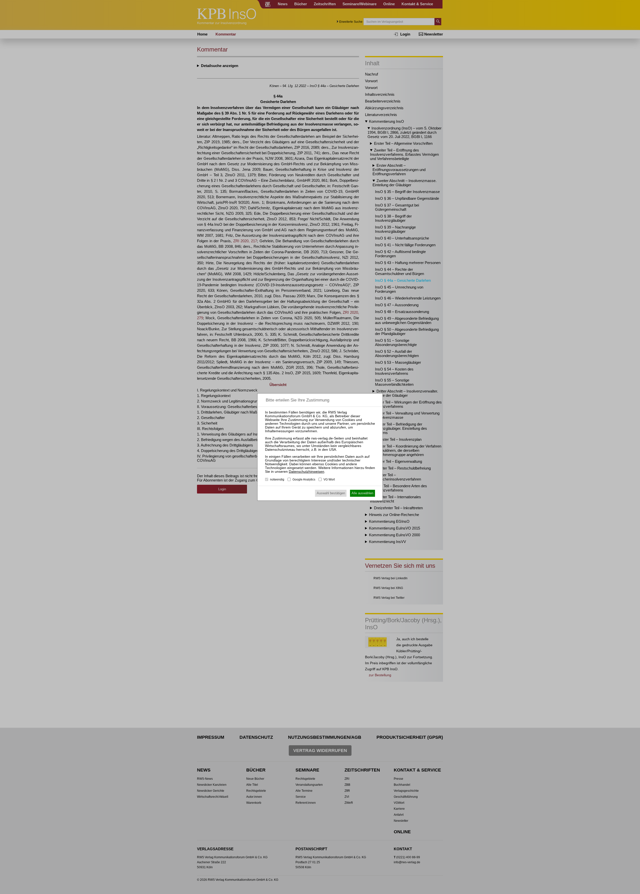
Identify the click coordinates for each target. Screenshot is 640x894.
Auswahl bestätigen (331, 493)
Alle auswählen (362, 493)
